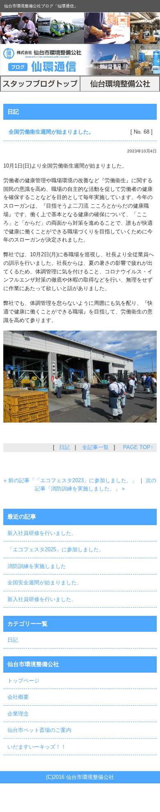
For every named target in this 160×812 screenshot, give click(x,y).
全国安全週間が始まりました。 (44, 582)
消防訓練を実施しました (36, 566)
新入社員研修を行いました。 (42, 533)
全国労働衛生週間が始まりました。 (51, 132)
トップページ (23, 681)
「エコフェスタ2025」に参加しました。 (55, 549)
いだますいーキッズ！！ (36, 747)
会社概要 (18, 697)
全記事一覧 (95, 447)
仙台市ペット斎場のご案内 (39, 730)
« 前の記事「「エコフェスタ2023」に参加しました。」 (70, 480)
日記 (13, 111)
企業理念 (18, 714)
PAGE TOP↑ (138, 447)
